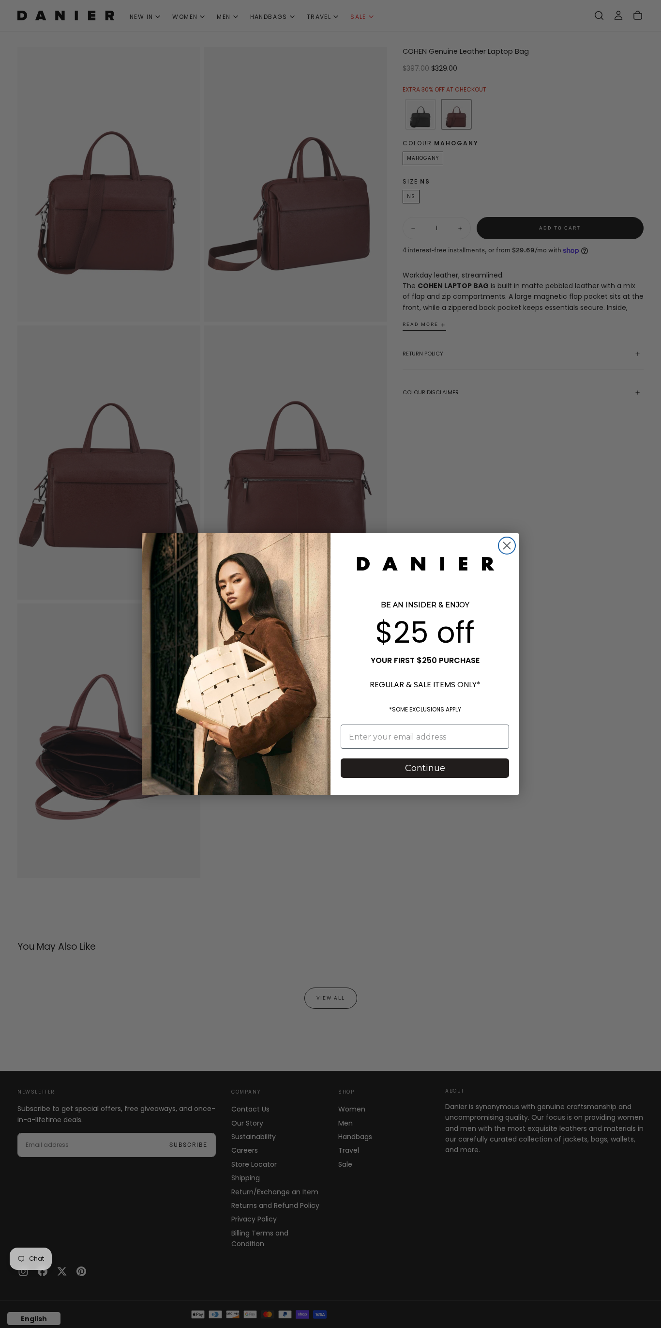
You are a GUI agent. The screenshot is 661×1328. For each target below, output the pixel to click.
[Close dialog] (506, 545)
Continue (425, 768)
